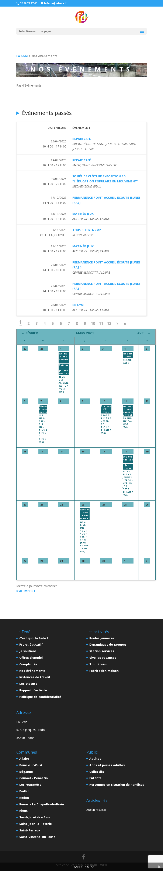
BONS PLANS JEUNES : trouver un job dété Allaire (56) (128, 483)
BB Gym (78, 305)
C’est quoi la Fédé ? (33, 638)
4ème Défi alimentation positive (64, 384)
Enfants (95, 778)
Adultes (95, 759)
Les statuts (28, 684)
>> (125, 324)
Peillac (24, 791)
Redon (24, 798)
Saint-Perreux (29, 830)
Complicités (28, 664)
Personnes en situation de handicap (117, 785)
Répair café (81, 139)
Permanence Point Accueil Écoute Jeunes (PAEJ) (106, 200)
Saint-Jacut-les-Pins (34, 817)
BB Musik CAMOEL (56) (127, 423)
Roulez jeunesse (101, 638)
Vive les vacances (102, 658)
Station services (101, 651)
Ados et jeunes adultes (107, 765)
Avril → (143, 333)
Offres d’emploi (31, 658)
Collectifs (96, 772)
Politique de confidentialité (40, 697)
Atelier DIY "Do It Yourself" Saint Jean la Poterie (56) (84, 536)
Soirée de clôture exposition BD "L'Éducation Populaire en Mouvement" (105, 178)
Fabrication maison (104, 671)
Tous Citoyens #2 (86, 230)
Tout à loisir (98, 664)
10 (93, 323)
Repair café (81, 160)
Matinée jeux (83, 214)
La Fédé (22, 56)
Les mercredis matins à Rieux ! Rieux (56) (43, 429)
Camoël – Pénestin (33, 778)
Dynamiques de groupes (107, 644)
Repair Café (127, 361)
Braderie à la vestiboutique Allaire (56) (106, 424)
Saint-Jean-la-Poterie (35, 824)
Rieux (23, 811)
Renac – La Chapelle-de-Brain (41, 804)
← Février (30, 333)
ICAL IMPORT (26, 591)
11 (101, 323)
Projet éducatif (31, 644)
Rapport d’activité (33, 690)
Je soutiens (28, 651)
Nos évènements (32, 671)
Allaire (24, 759)
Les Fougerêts (30, 785)
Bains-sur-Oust (30, 765)
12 (109, 323)
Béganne (26, 772)
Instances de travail (34, 677)
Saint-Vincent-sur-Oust (37, 837)
